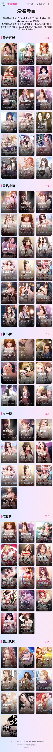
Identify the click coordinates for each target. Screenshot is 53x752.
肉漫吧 (26, 747)
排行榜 (30, 4)
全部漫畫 (41, 4)
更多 (47, 38)
